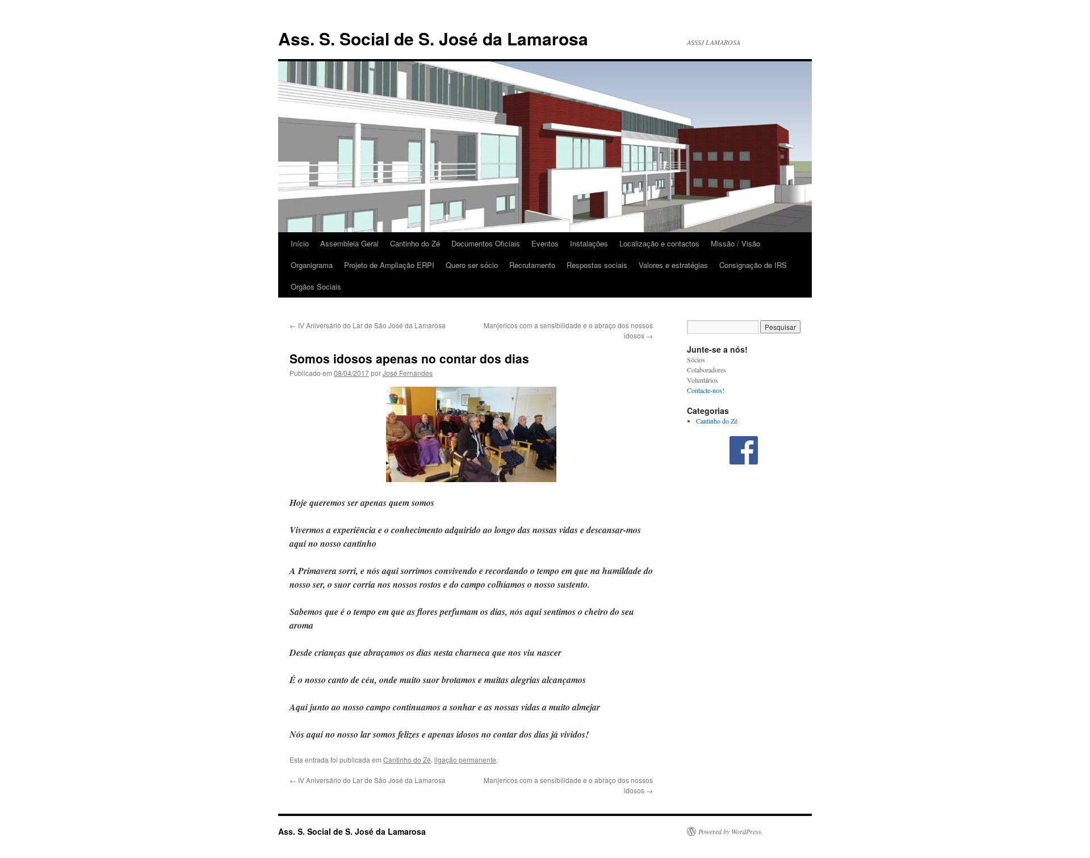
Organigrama (312, 265)
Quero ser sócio (472, 265)
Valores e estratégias (673, 265)
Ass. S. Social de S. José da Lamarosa (433, 38)
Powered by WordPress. (730, 831)
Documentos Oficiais (485, 243)
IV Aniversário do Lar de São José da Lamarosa (368, 325)
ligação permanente (465, 759)
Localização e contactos (659, 243)
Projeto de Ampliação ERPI (389, 265)
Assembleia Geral (349, 243)
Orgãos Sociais (316, 286)
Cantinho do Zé (415, 243)
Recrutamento (532, 265)
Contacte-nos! (705, 390)
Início (300, 243)
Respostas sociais (597, 265)
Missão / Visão (735, 243)
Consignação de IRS (753, 265)
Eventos (545, 243)
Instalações (589, 243)
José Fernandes (408, 373)
